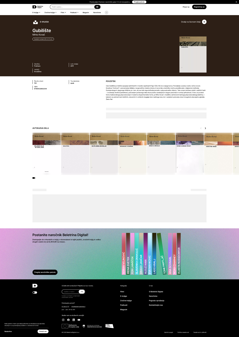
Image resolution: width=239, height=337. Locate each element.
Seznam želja (195, 22)
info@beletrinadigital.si (78, 306)
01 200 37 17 (65, 306)
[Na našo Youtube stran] (78, 319)
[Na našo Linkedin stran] (73, 319)
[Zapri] (97, 7)
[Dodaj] (204, 22)
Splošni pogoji (168, 332)
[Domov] (37, 6)
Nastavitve (8, 331)
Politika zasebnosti (183, 332)
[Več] (106, 12)
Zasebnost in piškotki (200, 332)
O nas (151, 286)
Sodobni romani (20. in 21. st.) (43, 39)
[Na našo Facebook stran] (68, 319)
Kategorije (123, 286)
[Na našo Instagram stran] (63, 319)
